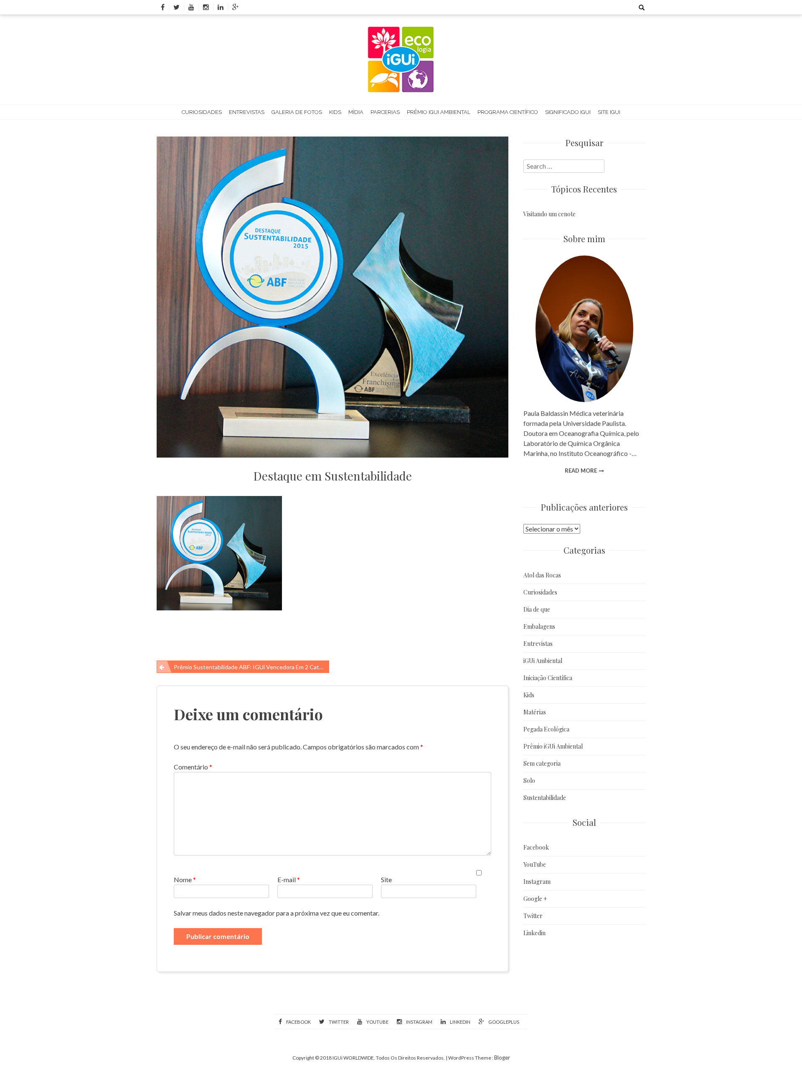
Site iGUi (609, 112)
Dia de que (536, 609)
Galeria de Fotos (297, 112)
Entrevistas (246, 112)
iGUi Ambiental (542, 661)
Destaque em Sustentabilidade (333, 475)
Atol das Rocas (542, 575)
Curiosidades (202, 112)
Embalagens (539, 626)
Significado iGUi (568, 112)
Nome (185, 879)
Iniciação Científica (547, 678)
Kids (335, 112)
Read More (581, 470)
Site (386, 879)
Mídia (355, 112)
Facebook (536, 847)
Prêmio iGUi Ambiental (438, 112)
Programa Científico (507, 112)
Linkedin (534, 933)
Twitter (533, 916)
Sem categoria (542, 763)
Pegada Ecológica (546, 729)
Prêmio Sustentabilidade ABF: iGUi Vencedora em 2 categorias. (251, 667)
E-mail (288, 879)
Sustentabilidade (544, 798)
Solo (529, 780)
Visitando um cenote (549, 214)
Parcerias (385, 112)
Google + (535, 899)
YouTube (534, 864)
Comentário (193, 767)
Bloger (502, 1057)
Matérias (534, 712)
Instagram (537, 882)
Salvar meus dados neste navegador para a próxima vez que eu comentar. (276, 913)
